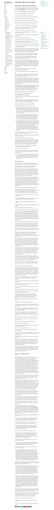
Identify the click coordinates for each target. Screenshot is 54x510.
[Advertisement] (45, 19)
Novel (5, 13)
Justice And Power (8, 45)
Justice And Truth (8, 46)
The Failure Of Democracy (9, 60)
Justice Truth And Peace (8, 49)
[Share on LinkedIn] (23, 506)
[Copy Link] (31, 506)
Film (4, 8)
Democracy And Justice (8, 35)
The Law (6, 66)
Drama (5, 5)
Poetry (5, 14)
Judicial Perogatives (8, 40)
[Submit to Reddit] (18, 506)
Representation (7, 65)
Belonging (6, 19)
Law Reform (7, 52)
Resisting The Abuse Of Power (8, 57)
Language (5, 11)
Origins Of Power (8, 55)
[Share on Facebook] (15, 506)
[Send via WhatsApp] (20, 506)
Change (6, 22)
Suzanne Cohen (43, 37)
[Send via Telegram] (21, 506)
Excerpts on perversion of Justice (44, 3)
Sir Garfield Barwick (8, 59)
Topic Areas (6, 17)
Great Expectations (43, 44)
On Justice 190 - (43, 4)
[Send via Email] (28, 506)
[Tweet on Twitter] (17, 506)
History (5, 10)
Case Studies (7, 20)
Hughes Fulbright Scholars (44, 41)
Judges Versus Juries (8, 39)
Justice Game (7, 48)
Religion (5, 16)
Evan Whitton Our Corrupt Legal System (9, 37)
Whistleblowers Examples (9, 63)
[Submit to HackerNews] (26, 506)
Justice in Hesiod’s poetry (44, 5)
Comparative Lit (7, 23)
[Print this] (29, 506)
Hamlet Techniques (43, 36)
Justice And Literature (8, 43)
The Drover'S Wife (43, 33)
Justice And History (8, 42)
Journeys (6, 29)
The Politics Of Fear (8, 62)
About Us (5, 4)
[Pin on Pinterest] (24, 506)
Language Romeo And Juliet (44, 48)
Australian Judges (8, 32)
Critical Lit (6, 26)
